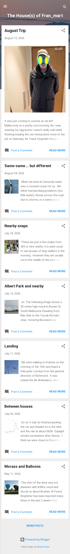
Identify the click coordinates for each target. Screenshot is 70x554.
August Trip (15, 30)
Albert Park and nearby (24, 286)
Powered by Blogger (37, 539)
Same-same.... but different (27, 166)
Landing (11, 346)
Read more (57, 150)
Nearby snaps (16, 226)
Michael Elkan (43, 547)
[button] (63, 31)
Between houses (18, 406)
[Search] (65, 7)
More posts (35, 525)
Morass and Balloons (22, 466)
